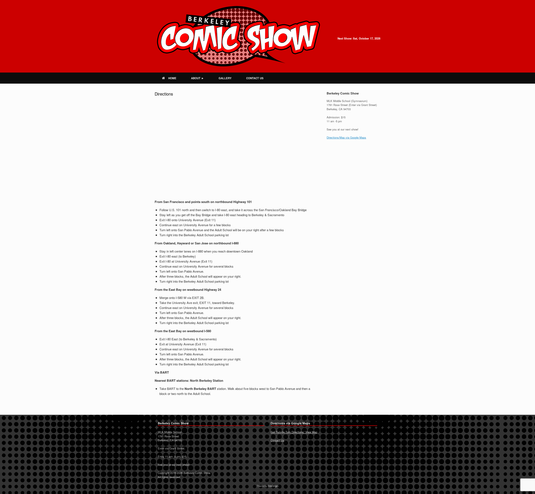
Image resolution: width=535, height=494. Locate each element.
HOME (172, 78)
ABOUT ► (197, 78)
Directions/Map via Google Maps (346, 137)
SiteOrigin (273, 486)
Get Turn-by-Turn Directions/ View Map (294, 432)
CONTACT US (255, 78)
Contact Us (277, 440)
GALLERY (225, 78)
